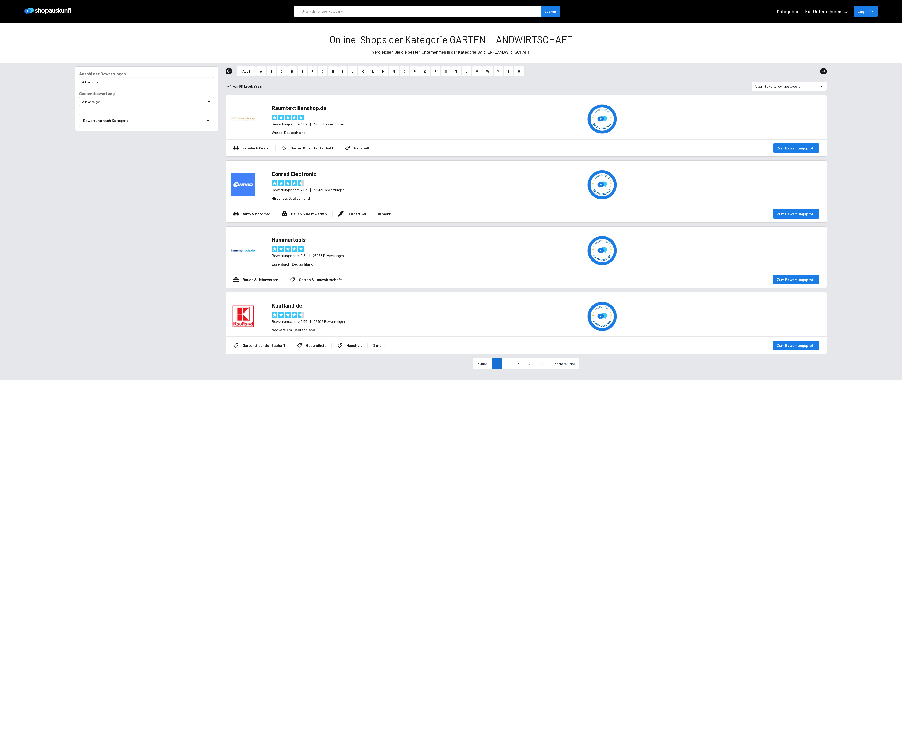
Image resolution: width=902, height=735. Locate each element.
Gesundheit (316, 345)
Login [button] (862, 11)
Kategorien (788, 11)
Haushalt (361, 148)
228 (542, 364)
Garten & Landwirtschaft (312, 148)
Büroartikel (356, 213)
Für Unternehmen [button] (823, 11)
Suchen (550, 11)
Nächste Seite (565, 364)
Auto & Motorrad (256, 213)
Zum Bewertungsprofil (796, 148)
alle (246, 71)
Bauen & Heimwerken (309, 213)
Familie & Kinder (256, 148)
